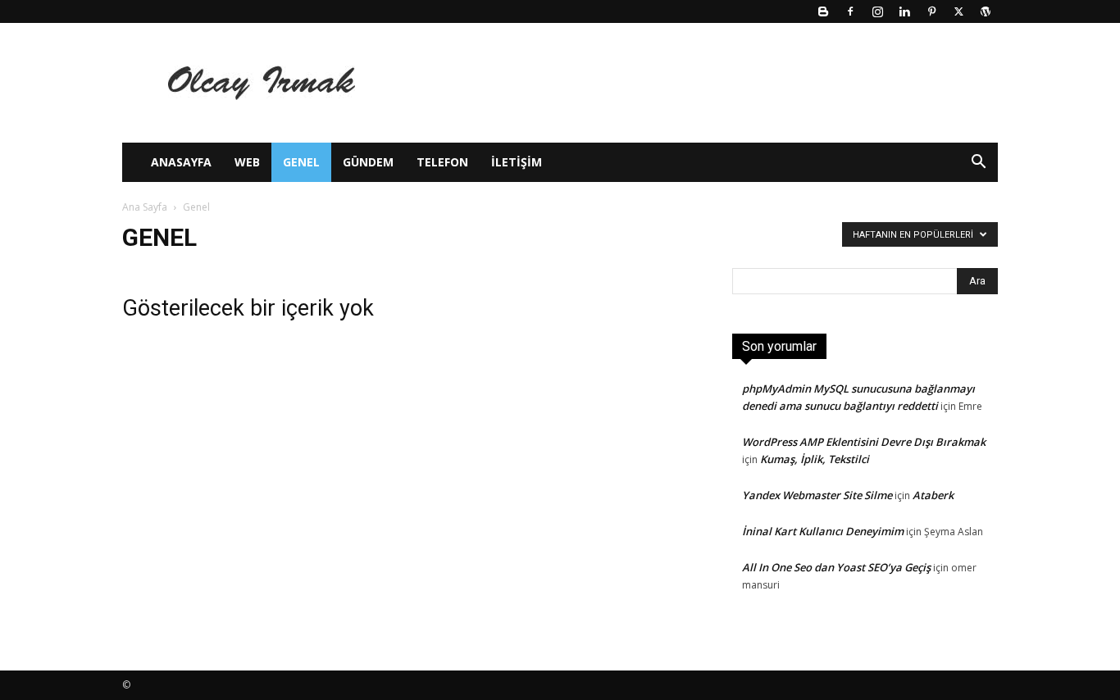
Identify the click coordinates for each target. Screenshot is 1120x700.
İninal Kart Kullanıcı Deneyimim (823, 531)
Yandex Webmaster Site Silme (817, 495)
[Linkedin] (904, 11)
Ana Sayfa (144, 207)
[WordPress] (985, 11)
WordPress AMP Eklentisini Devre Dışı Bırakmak (864, 441)
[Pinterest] (931, 11)
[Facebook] (850, 11)
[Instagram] (877, 11)
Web (247, 162)
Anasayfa (181, 162)
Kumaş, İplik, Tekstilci (814, 459)
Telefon (442, 162)
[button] (978, 163)
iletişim (516, 162)
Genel (301, 162)
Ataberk (933, 495)
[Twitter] (958, 11)
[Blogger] (823, 11)
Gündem (368, 162)
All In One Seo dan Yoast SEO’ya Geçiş (836, 567)
